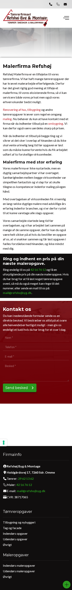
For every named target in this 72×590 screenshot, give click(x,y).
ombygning (55, 123)
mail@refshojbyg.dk (17, 293)
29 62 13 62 (26, 478)
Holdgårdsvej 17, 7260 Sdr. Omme (31, 472)
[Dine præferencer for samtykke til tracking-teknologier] (3, 442)
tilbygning (34, 109)
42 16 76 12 (38, 269)
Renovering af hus (14, 109)
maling (7, 119)
